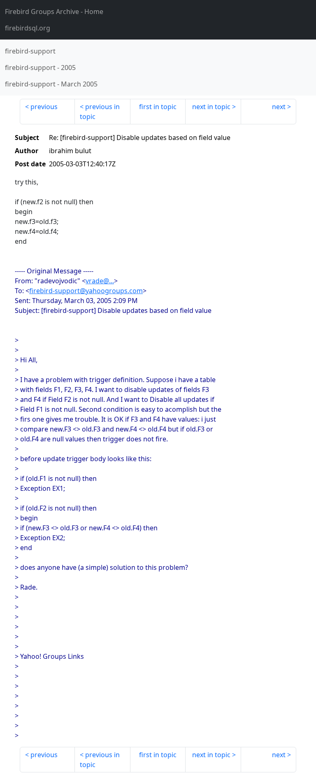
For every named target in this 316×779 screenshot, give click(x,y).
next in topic (211, 106)
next (279, 106)
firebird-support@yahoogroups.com (86, 290)
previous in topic (100, 111)
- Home (54, 11)
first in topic (158, 106)
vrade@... (100, 280)
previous (44, 106)
